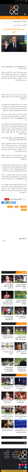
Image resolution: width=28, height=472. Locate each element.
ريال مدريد (8, 67)
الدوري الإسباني (17, 21)
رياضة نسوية (7, 456)
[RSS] (26, 3)
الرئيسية (25, 21)
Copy (7, 199)
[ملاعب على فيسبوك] (16, 3)
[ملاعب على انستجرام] (24, 3)
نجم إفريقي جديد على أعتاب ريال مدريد (21, 317)
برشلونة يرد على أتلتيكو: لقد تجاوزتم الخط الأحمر (8, 286)
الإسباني (20, 118)
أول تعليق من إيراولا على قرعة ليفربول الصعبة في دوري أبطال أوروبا (20, 416)
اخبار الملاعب (15, 458)
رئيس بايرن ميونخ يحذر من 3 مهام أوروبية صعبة (20, 401)
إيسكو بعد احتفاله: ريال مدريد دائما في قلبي (7, 337)
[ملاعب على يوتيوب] (20, 3)
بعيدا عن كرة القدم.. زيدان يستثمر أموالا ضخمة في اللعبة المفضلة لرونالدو (21, 369)
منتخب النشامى (15, 452)
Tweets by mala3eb (22, 445)
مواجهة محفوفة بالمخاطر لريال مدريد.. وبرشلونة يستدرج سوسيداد (8, 369)
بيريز (18, 67)
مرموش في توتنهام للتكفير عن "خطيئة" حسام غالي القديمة (7, 429)
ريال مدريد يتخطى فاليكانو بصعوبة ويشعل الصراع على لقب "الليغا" (20, 337)
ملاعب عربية (7, 458)
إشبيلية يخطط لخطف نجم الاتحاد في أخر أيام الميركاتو (21, 302)
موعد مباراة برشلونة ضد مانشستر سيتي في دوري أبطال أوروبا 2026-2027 (7, 416)
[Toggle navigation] (25, 14)
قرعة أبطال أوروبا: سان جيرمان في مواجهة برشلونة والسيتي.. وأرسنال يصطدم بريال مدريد (20, 430)
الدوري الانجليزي (15, 454)
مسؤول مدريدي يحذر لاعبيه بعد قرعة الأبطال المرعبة (20, 286)
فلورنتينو (24, 210)
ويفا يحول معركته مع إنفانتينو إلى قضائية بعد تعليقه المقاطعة (20, 388)
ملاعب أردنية (7, 454)
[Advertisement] (14, 84)
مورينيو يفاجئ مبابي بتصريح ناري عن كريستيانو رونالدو (8, 317)
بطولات (7, 451)
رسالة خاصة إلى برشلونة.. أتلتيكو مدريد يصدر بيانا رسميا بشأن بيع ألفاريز (8, 302)
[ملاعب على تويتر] (18, 3)
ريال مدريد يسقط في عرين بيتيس (21, 352)
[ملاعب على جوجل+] (22, 3)
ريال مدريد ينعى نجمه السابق (8, 352)
